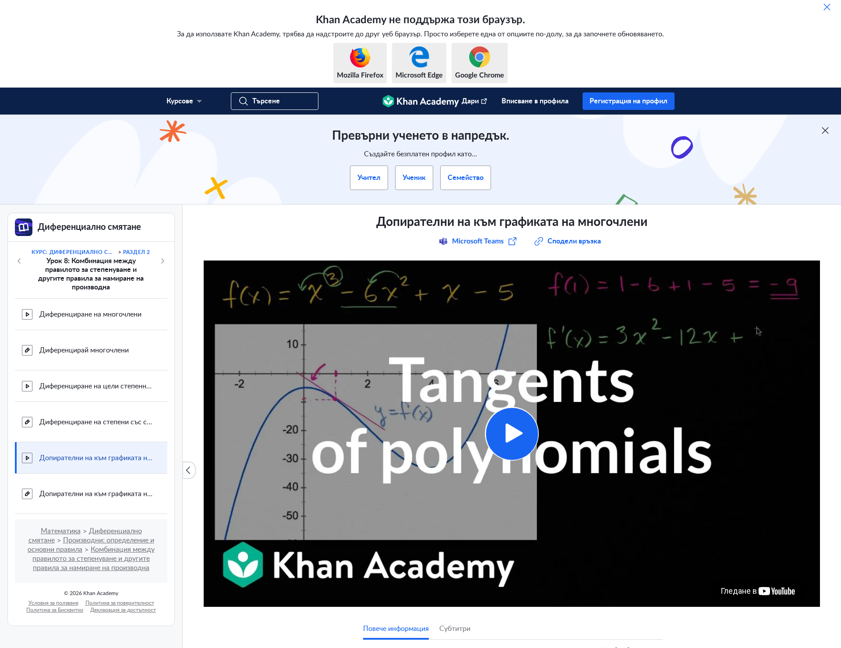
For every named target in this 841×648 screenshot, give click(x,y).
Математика (61, 531)
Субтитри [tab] (454, 628)
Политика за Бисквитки (54, 610)
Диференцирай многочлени (84, 350)
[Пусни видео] (511, 433)
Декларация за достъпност (123, 610)
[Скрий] (827, 7)
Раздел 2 (136, 252)
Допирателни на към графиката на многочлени (96, 457)
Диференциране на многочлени (90, 314)
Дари (470, 101)
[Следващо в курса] (162, 261)
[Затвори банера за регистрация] (825, 130)
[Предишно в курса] (19, 261)
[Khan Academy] (420, 101)
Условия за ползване (53, 603)
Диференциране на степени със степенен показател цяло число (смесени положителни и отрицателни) (96, 422)
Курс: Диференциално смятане (74, 252)
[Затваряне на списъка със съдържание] (189, 470)
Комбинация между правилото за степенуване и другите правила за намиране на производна (93, 558)
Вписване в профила (535, 101)
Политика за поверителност (119, 603)
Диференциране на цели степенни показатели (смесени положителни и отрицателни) (96, 386)
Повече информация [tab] (396, 628)
